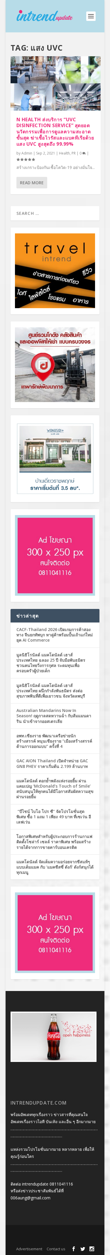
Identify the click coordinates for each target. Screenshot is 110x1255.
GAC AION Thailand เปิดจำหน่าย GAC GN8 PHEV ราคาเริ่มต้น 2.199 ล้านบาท (52, 763)
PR (74, 153)
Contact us (56, 1248)
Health (64, 153)
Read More (32, 182)
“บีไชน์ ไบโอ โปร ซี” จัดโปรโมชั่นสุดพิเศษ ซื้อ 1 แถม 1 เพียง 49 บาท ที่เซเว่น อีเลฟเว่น (53, 817)
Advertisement (29, 1248)
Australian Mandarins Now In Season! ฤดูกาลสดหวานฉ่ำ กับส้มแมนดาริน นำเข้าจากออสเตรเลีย (53, 716)
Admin (26, 153)
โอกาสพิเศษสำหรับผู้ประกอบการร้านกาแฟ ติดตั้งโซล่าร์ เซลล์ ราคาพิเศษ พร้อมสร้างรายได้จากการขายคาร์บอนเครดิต (54, 842)
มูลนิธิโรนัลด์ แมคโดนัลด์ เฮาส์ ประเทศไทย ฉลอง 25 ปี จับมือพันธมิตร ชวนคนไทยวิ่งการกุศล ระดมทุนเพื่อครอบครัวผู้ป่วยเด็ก (50, 663)
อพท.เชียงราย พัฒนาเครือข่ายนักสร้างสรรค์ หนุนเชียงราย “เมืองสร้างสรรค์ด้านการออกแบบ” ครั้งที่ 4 (54, 741)
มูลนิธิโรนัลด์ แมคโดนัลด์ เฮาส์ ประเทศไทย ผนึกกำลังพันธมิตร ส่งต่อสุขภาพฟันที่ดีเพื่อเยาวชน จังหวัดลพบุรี (50, 691)
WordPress (55, 1240)
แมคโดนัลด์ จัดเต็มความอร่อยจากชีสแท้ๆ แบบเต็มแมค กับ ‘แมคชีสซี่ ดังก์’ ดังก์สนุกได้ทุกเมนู (55, 867)
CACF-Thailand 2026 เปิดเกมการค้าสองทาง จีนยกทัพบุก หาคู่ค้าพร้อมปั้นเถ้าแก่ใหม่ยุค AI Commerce (54, 635)
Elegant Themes (54, 1233)
